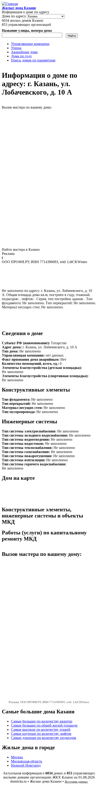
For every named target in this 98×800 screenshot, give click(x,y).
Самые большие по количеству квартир (41, 721)
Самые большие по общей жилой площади (44, 725)
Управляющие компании (30, 44)
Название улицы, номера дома (27, 30)
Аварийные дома (24, 52)
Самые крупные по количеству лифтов (41, 734)
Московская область (26, 761)
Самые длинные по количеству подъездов (43, 738)
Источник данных (76, 781)
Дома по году (21, 56)
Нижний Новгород (26, 765)
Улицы (16, 48)
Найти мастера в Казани (21, 249)
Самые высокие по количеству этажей (40, 729)
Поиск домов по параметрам (33, 60)
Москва (17, 757)
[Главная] (10, 4)
